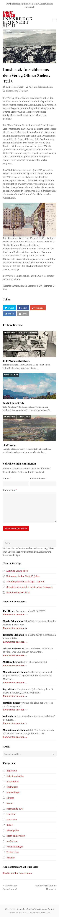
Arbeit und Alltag (15, 776)
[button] (9, 307)
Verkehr (11, 857)
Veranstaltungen (15, 847)
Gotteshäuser (13, 792)
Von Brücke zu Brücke (13, 403)
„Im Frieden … (10, 445)
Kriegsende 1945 (15, 809)
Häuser (10, 798)
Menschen (23, 91)
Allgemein (12, 770)
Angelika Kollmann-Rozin (41, 87)
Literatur (11, 814)
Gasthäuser (12, 787)
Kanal (9, 803)
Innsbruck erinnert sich (18, 22)
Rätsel (10, 825)
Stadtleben (24, 417)
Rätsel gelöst (13, 830)
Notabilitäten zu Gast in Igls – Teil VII (25, 581)
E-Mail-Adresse (38, 478)
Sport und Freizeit (27, 333)
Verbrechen (13, 852)
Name (6, 478)
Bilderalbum (12, 91)
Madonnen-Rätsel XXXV (18, 592)
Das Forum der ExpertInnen (17, 873)
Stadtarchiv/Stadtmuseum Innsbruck (37, 909)
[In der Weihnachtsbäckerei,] (29, 344)
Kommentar (10, 490)
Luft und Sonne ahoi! (17, 571)
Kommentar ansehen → (15, 614)
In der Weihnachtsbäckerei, (16, 360)
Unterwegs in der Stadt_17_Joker (23, 576)
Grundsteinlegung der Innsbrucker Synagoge (29, 587)
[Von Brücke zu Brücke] (29, 386)
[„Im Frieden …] (29, 428)
